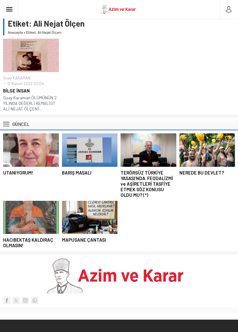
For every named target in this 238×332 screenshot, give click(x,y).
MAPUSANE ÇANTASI (84, 240)
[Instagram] (25, 300)
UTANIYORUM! (18, 172)
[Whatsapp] (34, 300)
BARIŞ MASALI (76, 172)
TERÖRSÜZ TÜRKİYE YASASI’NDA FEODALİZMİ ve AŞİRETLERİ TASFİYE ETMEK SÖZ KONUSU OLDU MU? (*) (147, 184)
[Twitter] (16, 300)
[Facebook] (7, 300)
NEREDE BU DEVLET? (201, 172)
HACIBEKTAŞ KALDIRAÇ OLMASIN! (28, 242)
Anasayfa (15, 32)
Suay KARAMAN (16, 77)
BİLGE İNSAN (16, 90)
